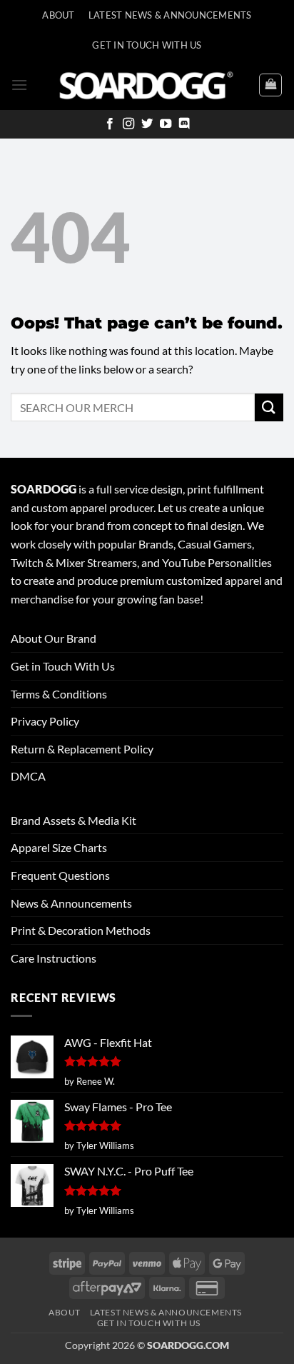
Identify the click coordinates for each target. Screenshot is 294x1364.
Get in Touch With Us (63, 666)
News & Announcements (71, 903)
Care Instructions (53, 958)
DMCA (28, 776)
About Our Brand (53, 638)
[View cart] (270, 85)
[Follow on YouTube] (165, 124)
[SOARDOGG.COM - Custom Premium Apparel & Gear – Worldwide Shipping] (146, 84)
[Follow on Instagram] (128, 124)
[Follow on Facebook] (110, 124)
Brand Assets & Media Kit (73, 820)
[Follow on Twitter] (147, 124)
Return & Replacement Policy (82, 749)
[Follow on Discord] (184, 124)
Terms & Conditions (59, 694)
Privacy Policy (45, 721)
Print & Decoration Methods (81, 930)
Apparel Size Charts (59, 847)
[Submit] (269, 407)
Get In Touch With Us (146, 45)
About (58, 15)
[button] (19, 84)
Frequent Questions (60, 875)
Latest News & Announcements (170, 15)
